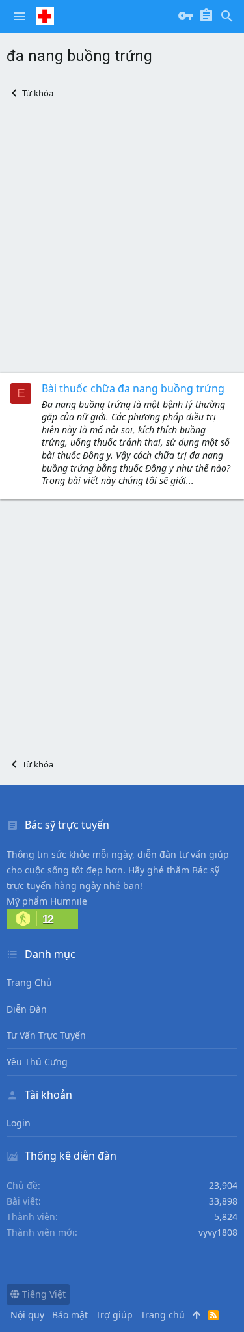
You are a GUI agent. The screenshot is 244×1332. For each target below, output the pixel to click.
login (19, 1123)
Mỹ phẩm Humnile (47, 901)
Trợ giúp (114, 1315)
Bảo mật (70, 1315)
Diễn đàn (27, 1009)
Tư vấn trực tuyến (46, 1035)
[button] (20, 16)
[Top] (196, 1315)
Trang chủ (29, 982)
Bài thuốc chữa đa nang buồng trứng (133, 388)
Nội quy (27, 1315)
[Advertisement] (122, 236)
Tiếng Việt (43, 1294)
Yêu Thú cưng (37, 1062)
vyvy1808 (217, 1232)
